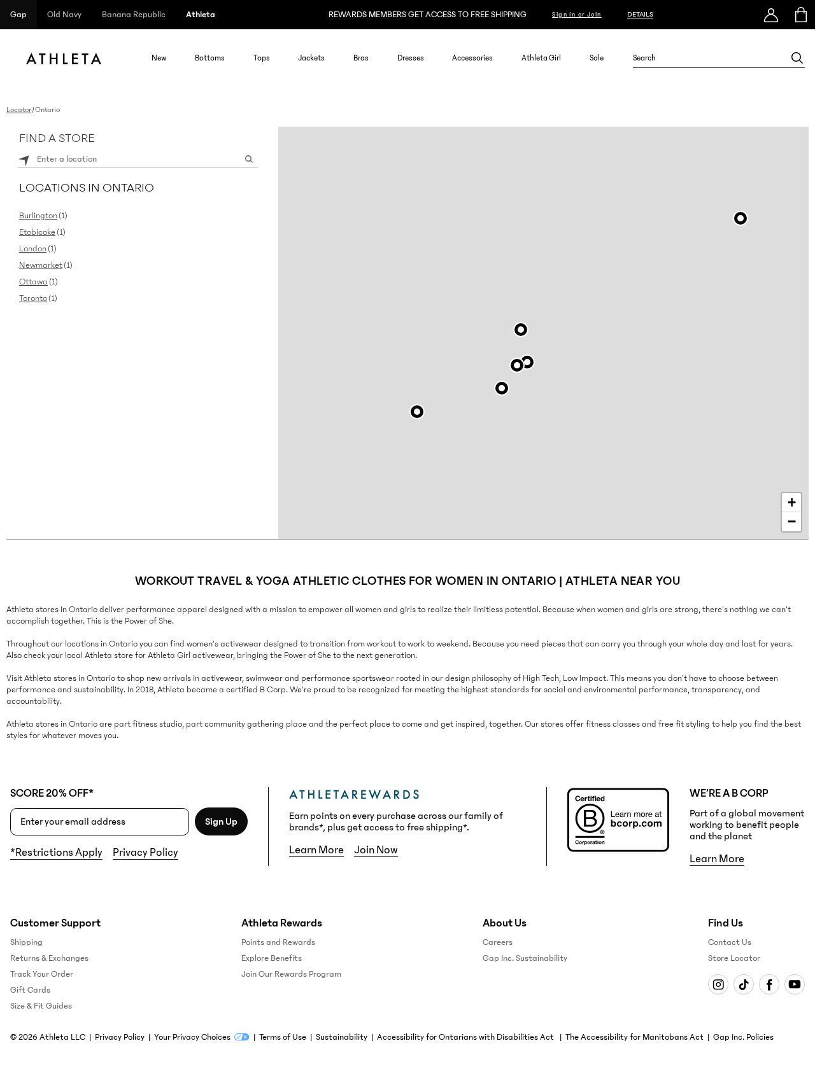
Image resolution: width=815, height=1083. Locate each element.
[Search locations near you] (24, 159)
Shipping (26, 942)
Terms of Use (282, 1037)
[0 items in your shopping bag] (800, 14)
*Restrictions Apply (56, 852)
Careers (498, 942)
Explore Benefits (271, 958)
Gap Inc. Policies (743, 1037)
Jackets (311, 57)
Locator (18, 110)
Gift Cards (30, 990)
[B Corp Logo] (618, 820)
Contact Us (729, 942)
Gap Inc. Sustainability (525, 958)
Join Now (376, 850)
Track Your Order (41, 974)
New (159, 57)
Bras (361, 57)
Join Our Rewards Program (291, 974)
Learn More (316, 850)
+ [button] (792, 502)
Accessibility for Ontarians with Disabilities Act (466, 1037)
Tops (261, 57)
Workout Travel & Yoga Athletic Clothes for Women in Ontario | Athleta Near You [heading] (408, 581)
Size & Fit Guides (41, 1006)
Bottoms (210, 57)
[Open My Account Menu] (771, 14)
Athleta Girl (541, 57)
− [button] (792, 521)
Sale (597, 57)
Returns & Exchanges (49, 958)
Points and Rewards (278, 942)
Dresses (410, 57)
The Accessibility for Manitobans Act (634, 1037)
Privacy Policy (145, 852)
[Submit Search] (249, 159)
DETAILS (640, 14)
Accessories (472, 57)
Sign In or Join (577, 14)
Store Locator (734, 958)
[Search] (797, 58)
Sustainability (341, 1037)
